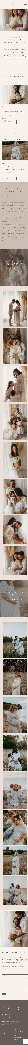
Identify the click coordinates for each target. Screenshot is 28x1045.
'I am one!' (16, 1035)
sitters (21, 1031)
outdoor (16, 1037)
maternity (16, 1033)
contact (3, 1033)
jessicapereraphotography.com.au (10, 1023)
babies (15, 1031)
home (3, 1029)
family (19, 1037)
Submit (4, 994)
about (3, 1031)
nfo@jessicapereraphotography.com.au (11, 1021)
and (18, 1031)
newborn (16, 1029)
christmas (16, 1039)
